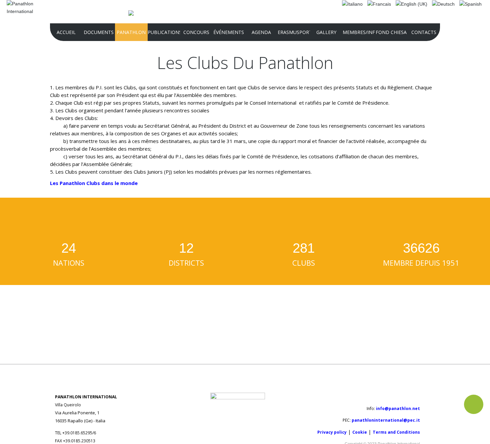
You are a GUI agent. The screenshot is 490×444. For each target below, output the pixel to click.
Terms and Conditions (396, 432)
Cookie (359, 432)
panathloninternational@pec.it (386, 420)
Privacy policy (332, 432)
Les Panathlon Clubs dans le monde (94, 183)
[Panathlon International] (23, 7)
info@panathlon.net (398, 408)
